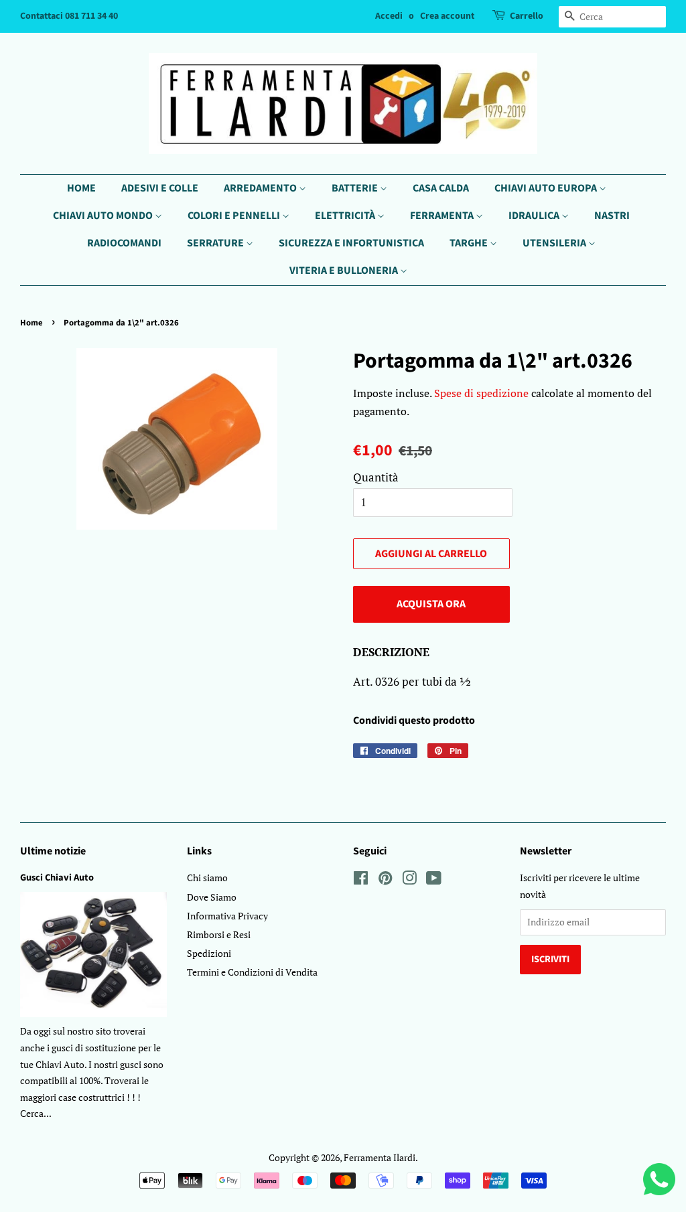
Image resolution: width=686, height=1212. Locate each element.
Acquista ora (431, 604)
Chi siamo (207, 877)
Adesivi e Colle (159, 188)
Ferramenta (443, 215)
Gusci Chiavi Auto (57, 877)
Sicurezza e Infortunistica (351, 243)
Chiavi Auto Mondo (104, 215)
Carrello (526, 16)
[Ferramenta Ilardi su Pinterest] (385, 880)
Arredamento (261, 188)
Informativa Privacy (227, 915)
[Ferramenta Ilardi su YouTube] (433, 880)
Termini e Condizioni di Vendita (252, 972)
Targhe (470, 243)
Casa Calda (441, 188)
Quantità (376, 477)
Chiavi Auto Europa (546, 188)
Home (81, 188)
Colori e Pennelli (235, 215)
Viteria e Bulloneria (344, 270)
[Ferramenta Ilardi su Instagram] (409, 880)
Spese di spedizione (481, 393)
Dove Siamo (211, 897)
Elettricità (346, 215)
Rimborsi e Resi (219, 934)
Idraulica (534, 215)
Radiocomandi (124, 243)
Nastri (612, 215)
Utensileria (555, 243)
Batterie (356, 188)
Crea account (447, 16)
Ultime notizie (53, 851)
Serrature (216, 243)
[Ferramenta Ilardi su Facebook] (360, 880)
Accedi (389, 16)
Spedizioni (209, 953)
